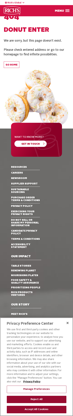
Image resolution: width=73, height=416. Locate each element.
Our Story (20, 304)
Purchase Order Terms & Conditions (25, 199)
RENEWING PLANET (23, 270)
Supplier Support (24, 184)
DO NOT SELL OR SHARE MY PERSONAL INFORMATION (25, 223)
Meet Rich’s (19, 314)
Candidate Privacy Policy (24, 232)
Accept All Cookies (36, 409)
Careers (17, 173)
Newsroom (19, 178)
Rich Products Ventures (22, 293)
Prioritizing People (25, 287)
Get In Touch (30, 144)
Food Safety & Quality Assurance (25, 281)
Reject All (36, 399)
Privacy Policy (31, 382)
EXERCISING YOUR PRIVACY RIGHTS (22, 212)
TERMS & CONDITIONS (25, 239)
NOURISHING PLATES (24, 275)
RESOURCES (19, 167)
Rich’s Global (14, 3)
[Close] (67, 323)
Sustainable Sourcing (20, 190)
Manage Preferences (36, 389)
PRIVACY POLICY (22, 206)
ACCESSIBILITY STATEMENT (20, 245)
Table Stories (21, 266)
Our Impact (21, 256)
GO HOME (11, 65)
